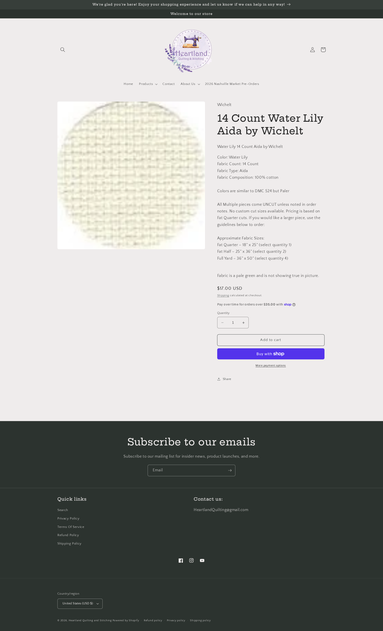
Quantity (223, 313)
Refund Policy (68, 535)
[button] (62, 49)
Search (62, 510)
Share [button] (227, 379)
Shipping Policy (69, 543)
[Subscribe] (230, 470)
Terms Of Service (70, 527)
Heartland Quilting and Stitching (90, 620)
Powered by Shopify (126, 620)
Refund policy (153, 620)
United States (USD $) (78, 603)
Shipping (223, 295)
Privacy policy (176, 620)
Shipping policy (200, 620)
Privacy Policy (68, 518)
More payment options (271, 365)
